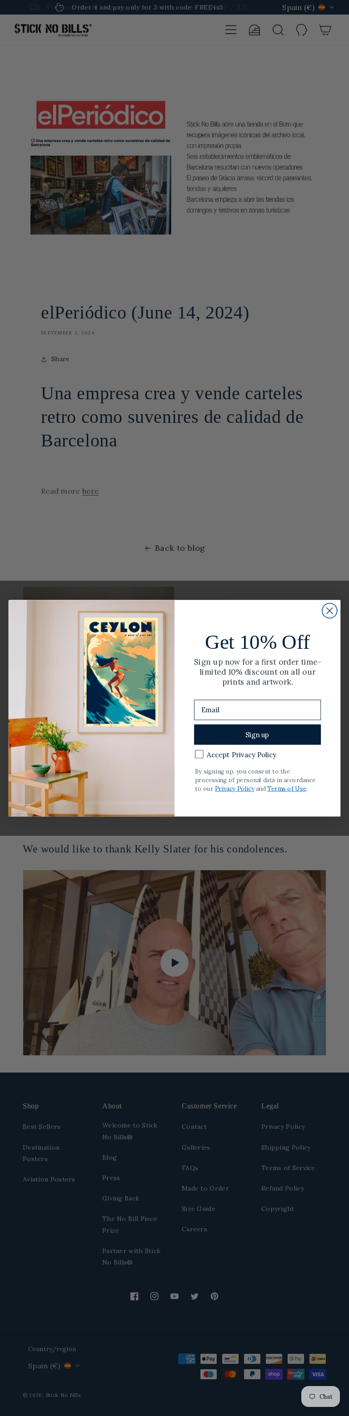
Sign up (257, 734)
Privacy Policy (234, 788)
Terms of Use (286, 788)
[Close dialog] (329, 610)
